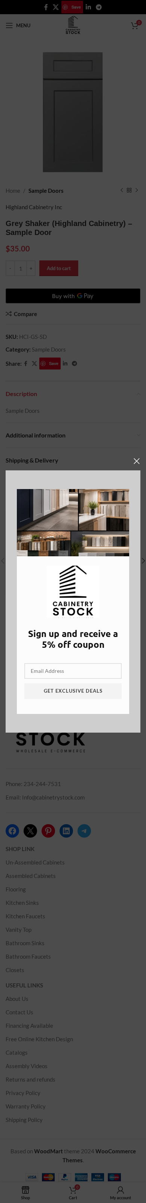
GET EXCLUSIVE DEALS (73, 691)
